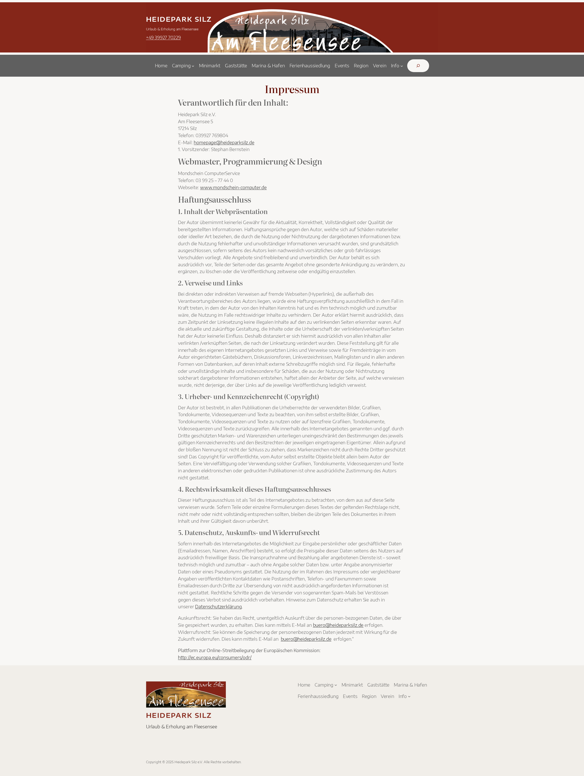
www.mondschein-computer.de (233, 187)
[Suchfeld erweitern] (418, 65)
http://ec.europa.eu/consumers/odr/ (214, 657)
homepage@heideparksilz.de (224, 142)
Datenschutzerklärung (218, 606)
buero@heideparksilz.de (338, 625)
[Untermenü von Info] (401, 65)
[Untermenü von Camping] (193, 65)
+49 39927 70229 (163, 37)
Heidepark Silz (179, 19)
